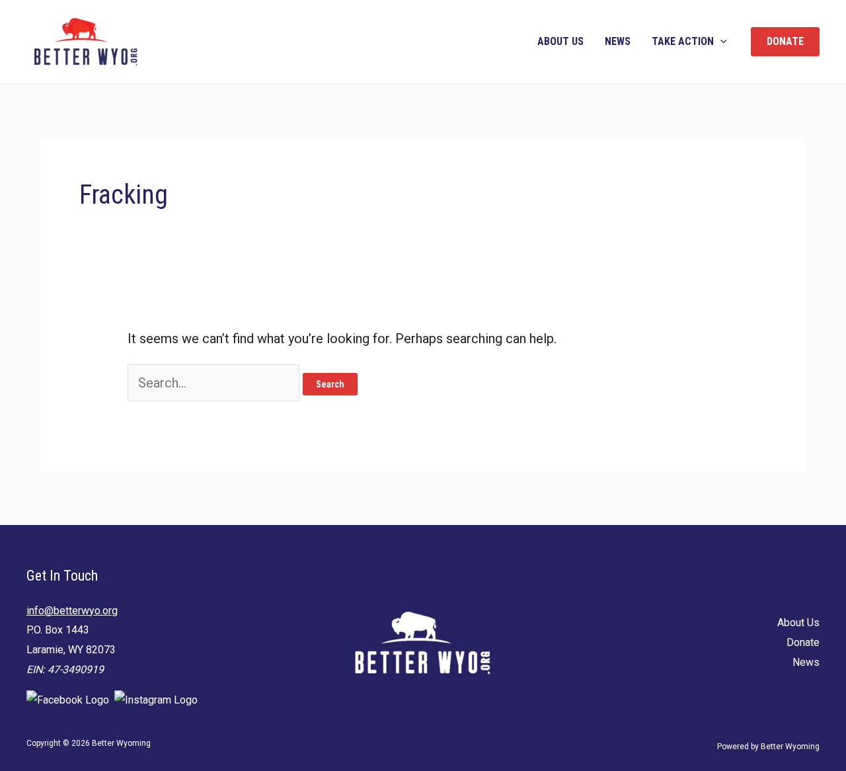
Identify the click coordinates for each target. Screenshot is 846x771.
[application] (720, 42)
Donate (803, 642)
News (618, 41)
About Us (560, 41)
